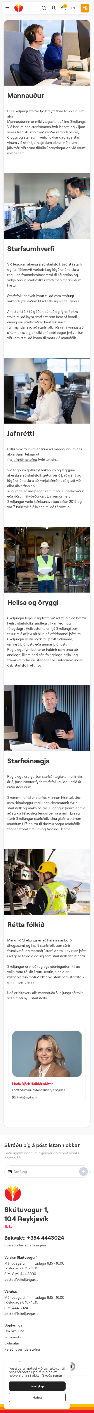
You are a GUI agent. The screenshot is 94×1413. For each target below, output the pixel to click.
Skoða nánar (52, 1375)
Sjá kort (9, 1226)
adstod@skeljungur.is (21, 1279)
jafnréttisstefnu (25, 459)
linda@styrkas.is (27, 1097)
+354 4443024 (45, 1237)
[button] (7, 8)
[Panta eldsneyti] (85, 8)
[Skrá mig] (83, 1171)
